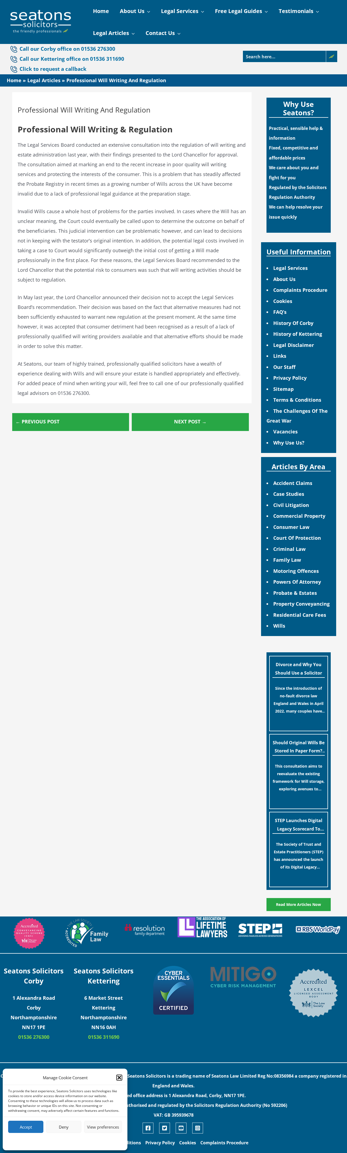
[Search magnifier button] (331, 56)
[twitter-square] (166, 1128)
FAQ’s (280, 312)
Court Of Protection (297, 538)
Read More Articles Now (298, 904)
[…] (298, 721)
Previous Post (37, 421)
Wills (279, 625)
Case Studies (288, 494)
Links (279, 356)
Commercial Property (299, 516)
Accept (26, 1127)
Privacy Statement (75, 1141)
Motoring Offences (296, 571)
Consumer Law (291, 527)
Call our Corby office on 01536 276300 (67, 48)
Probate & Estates (295, 593)
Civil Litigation (291, 505)
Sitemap (283, 389)
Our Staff (284, 367)
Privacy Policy (290, 378)
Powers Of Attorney (297, 582)
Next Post (190, 421)
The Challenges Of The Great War (297, 416)
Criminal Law (289, 549)
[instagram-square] (198, 1128)
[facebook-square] (150, 1128)
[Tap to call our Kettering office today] (14, 69)
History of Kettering (297, 334)
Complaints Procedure (300, 290)
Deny (64, 1127)
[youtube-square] (183, 1128)
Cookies (282, 301)
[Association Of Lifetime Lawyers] (202, 927)
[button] (119, 1077)
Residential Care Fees (299, 615)
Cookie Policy (49, 1141)
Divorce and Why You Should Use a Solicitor (298, 669)
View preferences (103, 1127)
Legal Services (290, 268)
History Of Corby (293, 323)
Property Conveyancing (301, 604)
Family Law (287, 560)
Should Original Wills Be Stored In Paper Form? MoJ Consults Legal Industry (298, 748)
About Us (284, 279)
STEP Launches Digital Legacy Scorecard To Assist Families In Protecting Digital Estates (298, 825)
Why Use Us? (288, 442)
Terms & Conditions (297, 400)
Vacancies (285, 431)
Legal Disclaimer (293, 345)
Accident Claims (292, 483)
